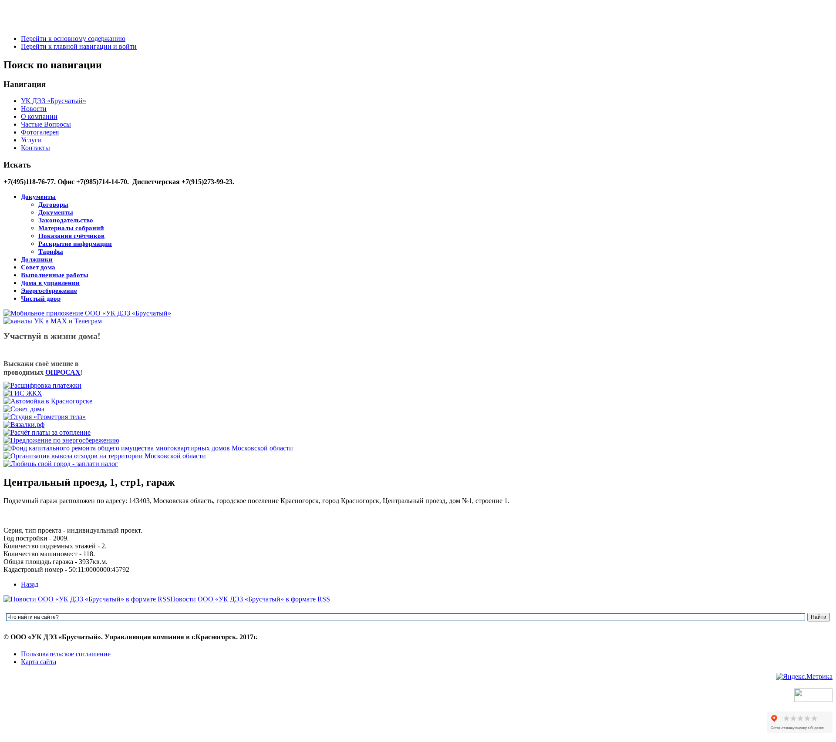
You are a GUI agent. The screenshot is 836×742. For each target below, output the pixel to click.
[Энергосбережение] (61, 440)
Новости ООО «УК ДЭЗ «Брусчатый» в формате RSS (250, 599)
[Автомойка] (47, 401)
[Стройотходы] (104, 456)
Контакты (35, 147)
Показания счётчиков (71, 235)
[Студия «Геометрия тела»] (44, 416)
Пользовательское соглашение (66, 654)
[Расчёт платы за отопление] (47, 432)
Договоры (53, 204)
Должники (37, 259)
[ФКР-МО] (148, 448)
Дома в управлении (50, 282)
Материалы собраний (71, 228)
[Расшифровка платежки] (42, 385)
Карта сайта (38, 661)
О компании (39, 116)
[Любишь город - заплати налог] (60, 463)
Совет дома (38, 267)
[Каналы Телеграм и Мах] (52, 321)
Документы (38, 196)
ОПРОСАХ (63, 372)
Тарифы (50, 251)
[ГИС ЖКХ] (22, 393)
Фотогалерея (40, 132)
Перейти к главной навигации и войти (79, 46)
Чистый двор (41, 298)
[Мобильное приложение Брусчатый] (87, 313)
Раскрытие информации (75, 243)
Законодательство (65, 220)
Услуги (31, 140)
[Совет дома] (23, 409)
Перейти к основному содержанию (73, 38)
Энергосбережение (49, 290)
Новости (34, 108)
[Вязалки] (23, 424)
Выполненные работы (54, 275)
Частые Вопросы (46, 124)
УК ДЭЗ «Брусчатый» (53, 100)
